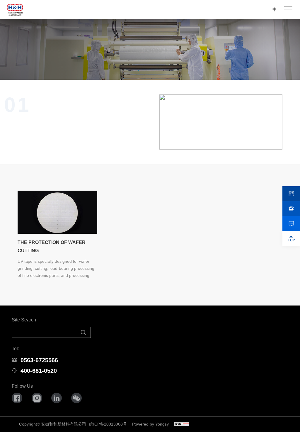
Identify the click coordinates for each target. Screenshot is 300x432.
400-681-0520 (39, 370)
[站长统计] (181, 422)
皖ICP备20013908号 (108, 424)
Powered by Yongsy (150, 424)
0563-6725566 (39, 360)
